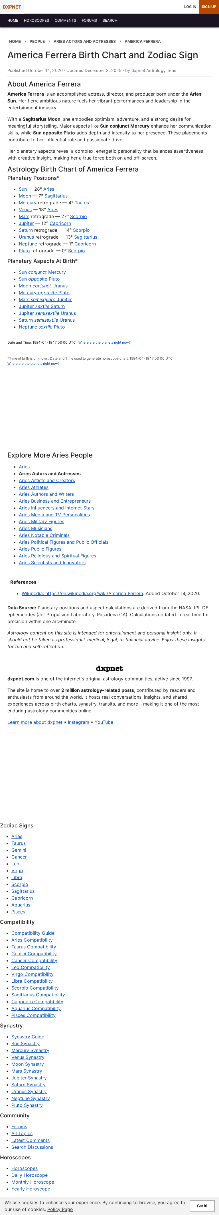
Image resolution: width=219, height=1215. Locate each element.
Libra (16, 877)
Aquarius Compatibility (36, 1008)
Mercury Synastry (30, 1050)
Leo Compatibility (30, 967)
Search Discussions (32, 1147)
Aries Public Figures (40, 549)
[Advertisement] (109, 412)
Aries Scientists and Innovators (52, 562)
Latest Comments (30, 1140)
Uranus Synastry (29, 1091)
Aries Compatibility (32, 940)
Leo (15, 864)
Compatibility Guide (32, 933)
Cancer (19, 857)
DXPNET (12, 7)
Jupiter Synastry (29, 1078)
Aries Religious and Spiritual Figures (57, 556)
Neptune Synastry (30, 1098)
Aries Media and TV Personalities (54, 514)
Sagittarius (56, 196)
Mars (24, 216)
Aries (48, 189)
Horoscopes (24, 1168)
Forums (19, 1126)
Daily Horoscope (29, 1175)
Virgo (17, 870)
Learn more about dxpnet (34, 722)
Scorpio (78, 216)
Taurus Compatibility (33, 947)
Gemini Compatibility (34, 953)
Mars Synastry (26, 1071)
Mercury (27, 202)
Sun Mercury (42, 272)
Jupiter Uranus (47, 313)
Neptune (28, 244)
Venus (25, 209)
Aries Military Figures (41, 521)
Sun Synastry (25, 1043)
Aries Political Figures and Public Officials (63, 542)
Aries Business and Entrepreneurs (55, 501)
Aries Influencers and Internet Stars (56, 508)
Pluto (24, 250)
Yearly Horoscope (30, 1189)
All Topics (22, 1133)
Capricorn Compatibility (37, 1001)
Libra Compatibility (32, 981)
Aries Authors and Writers (46, 494)
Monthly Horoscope (32, 1182)
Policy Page (60, 1209)
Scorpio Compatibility (35, 988)
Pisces (18, 911)
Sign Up (209, 7)
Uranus (26, 237)
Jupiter (26, 223)
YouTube (104, 722)
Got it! (202, 1206)
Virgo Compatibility (32, 974)
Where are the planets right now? (104, 342)
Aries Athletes (33, 487)
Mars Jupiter (45, 299)
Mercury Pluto (44, 292)
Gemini (18, 850)
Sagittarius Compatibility (38, 995)
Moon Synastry (27, 1064)
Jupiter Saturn (42, 306)
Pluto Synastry (27, 1105)
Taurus (82, 202)
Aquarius (20, 905)
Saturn (26, 230)
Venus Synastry (27, 1057)
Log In (190, 7)
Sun (23, 189)
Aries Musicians (35, 528)
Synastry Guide (27, 1036)
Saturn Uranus (47, 320)
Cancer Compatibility (34, 960)
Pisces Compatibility (33, 1015)
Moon (25, 196)
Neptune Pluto (42, 327)
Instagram (78, 722)
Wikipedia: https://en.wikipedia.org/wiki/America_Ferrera (82, 593)
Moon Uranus (43, 286)
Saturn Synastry (28, 1084)
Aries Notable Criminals (44, 535)
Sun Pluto (39, 279)
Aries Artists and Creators (47, 480)
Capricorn (60, 223)
